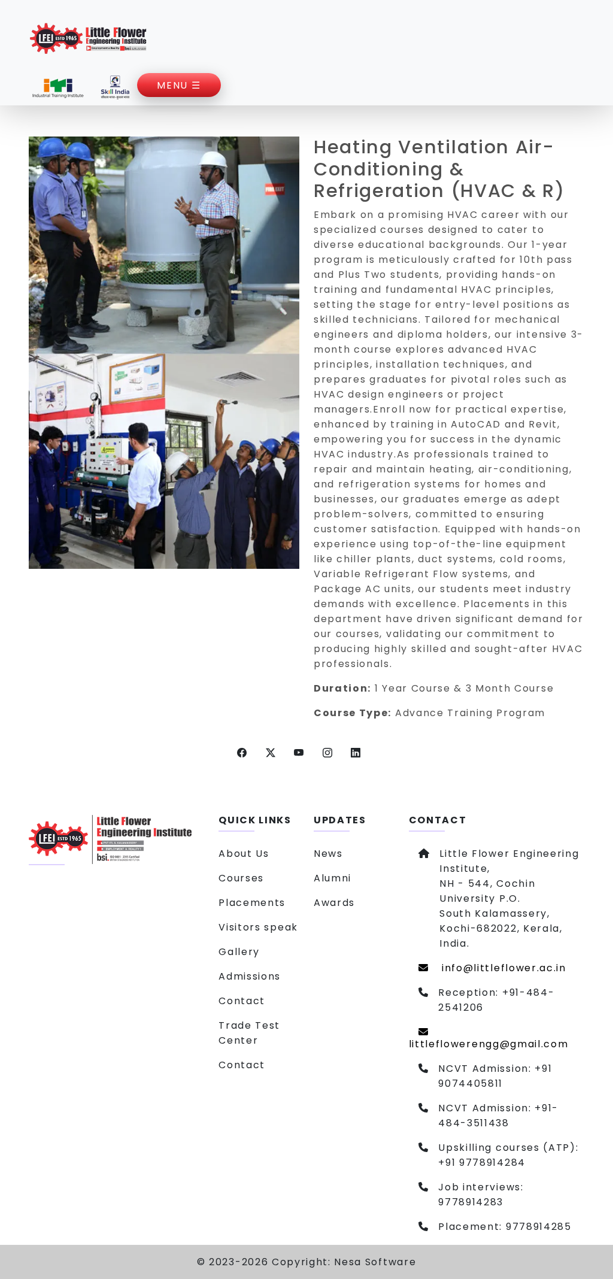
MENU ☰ (179, 85)
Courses (241, 878)
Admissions (250, 976)
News (328, 853)
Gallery (239, 952)
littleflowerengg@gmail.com (489, 1044)
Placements (252, 903)
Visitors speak (258, 927)
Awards (334, 903)
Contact (242, 1001)
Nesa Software (375, 1262)
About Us (244, 853)
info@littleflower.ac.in (502, 968)
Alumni (332, 878)
